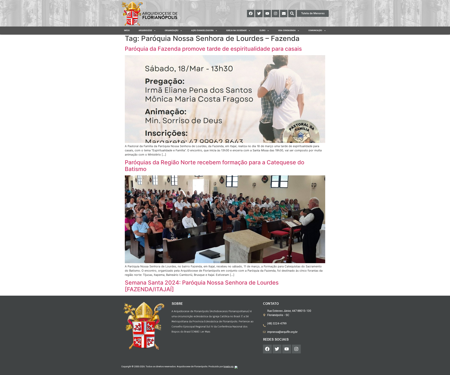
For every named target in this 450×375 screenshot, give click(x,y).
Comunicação (315, 30)
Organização (171, 30)
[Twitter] (259, 13)
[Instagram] (275, 13)
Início (127, 30)
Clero (262, 30)
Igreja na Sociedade (236, 30)
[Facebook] (250, 13)
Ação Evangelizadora (202, 30)
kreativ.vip (229, 366)
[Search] (292, 13)
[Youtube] (267, 13)
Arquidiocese (145, 30)
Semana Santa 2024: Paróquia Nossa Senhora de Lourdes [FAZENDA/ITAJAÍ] (202, 286)
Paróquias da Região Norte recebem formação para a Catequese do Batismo (214, 165)
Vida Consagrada (287, 30)
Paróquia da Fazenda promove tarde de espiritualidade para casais (213, 48)
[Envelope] (283, 13)
